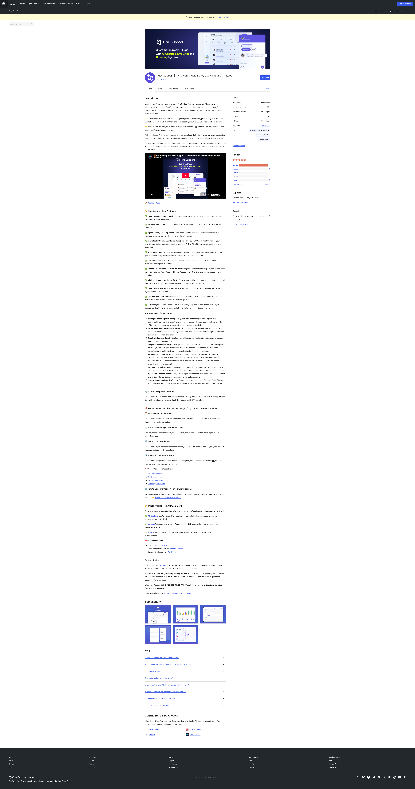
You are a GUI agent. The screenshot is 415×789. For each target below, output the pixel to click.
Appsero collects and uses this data (178, 593)
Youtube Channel (176, 549)
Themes (91, 760)
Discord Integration (155, 480)
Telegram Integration (156, 474)
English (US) (266, 125)
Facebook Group (161, 545)
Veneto (31, 777)
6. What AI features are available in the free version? (165, 692)
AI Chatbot (252, 130)
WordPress (172, 552)
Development (188, 89)
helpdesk (259, 135)
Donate (252, 764)
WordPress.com (335, 757)
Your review (237, 184)
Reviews (161, 89)
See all (267, 184)
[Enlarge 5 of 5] (196, 628)
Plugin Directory (14, 11)
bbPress (332, 764)
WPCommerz (195, 734)
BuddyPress (334, 767)
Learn (171, 757)
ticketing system (264, 139)
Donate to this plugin (241, 224)
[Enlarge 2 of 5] (196, 608)
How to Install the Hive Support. (168, 497)
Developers (173, 764)
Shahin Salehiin (196, 729)
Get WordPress (405, 4)
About (11, 757)
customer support (263, 130)
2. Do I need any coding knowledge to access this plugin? (168, 665)
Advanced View (239, 145)
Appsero (163, 565)
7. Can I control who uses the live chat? (160, 698)
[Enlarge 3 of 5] (223, 608)
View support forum (240, 203)
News (11, 760)
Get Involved (253, 757)
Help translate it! (224, 17)
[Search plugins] (31, 24)
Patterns (92, 767)
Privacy (11, 767)
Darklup (152, 734)
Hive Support (165, 79)
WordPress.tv (174, 767)
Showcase (92, 757)
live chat (266, 135)
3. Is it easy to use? (152, 671)
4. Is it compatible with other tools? (159, 678)
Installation (173, 89)
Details (149, 89)
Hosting (11, 764)
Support (267, 89)
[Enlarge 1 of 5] (168, 608)
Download (265, 77)
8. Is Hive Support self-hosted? (157, 705)
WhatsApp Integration (156, 483)
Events (251, 760)
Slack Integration (155, 477)
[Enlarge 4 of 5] (168, 628)
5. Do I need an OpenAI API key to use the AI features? (167, 685)
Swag (251, 767)
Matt (331, 760)
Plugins (91, 764)
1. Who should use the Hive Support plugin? (162, 658)
